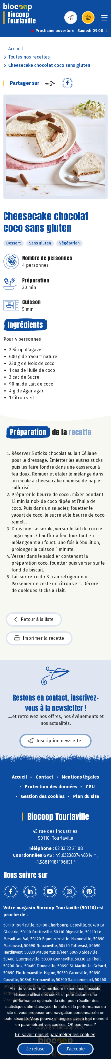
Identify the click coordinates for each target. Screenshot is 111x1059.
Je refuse (35, 1048)
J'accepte (75, 1048)
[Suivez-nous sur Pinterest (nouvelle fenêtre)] (89, 891)
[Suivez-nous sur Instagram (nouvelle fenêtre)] (69, 891)
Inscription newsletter (59, 740)
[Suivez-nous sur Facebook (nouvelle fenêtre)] (10, 891)
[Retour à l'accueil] (17, 7)
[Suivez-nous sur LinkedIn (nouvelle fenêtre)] (30, 891)
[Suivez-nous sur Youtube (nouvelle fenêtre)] (50, 891)
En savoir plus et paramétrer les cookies (55, 1034)
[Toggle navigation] (104, 19)
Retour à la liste (37, 619)
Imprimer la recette (43, 638)
